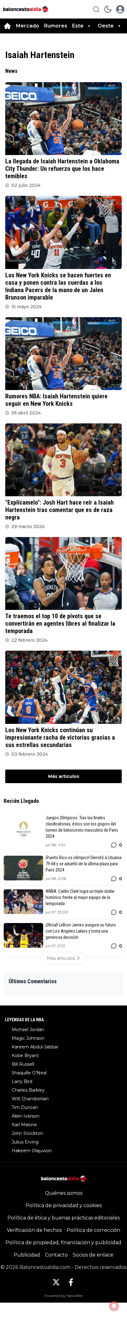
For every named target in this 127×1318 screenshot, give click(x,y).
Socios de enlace (93, 1255)
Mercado (27, 26)
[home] (7, 26)
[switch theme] (108, 9)
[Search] (96, 9)
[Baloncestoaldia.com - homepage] (25, 9)
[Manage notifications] (114, 1306)
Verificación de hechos (34, 1230)
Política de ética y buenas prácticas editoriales (63, 1218)
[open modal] (120, 9)
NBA (12, 151)
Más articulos (63, 776)
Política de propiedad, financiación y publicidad (63, 1242)
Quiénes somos (63, 1193)
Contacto (56, 1255)
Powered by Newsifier (63, 1295)
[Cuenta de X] (56, 1282)
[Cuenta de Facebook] (71, 1282)
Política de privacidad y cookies (64, 1205)
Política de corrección (93, 1230)
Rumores (55, 26)
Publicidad (27, 1255)
